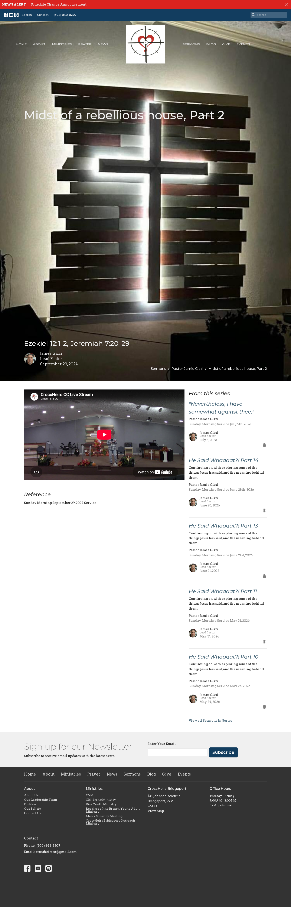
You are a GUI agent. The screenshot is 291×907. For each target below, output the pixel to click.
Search (27, 14)
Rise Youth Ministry (101, 804)
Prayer (84, 44)
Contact (43, 14)
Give (226, 44)
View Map (156, 811)
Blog (211, 44)
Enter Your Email (162, 744)
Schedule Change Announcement (58, 4)
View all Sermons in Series (210, 720)
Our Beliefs (32, 808)
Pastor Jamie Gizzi (187, 369)
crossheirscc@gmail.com (56, 852)
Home (21, 44)
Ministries (62, 44)
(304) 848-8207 (65, 14)
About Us (31, 795)
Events (243, 44)
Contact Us (32, 813)
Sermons (191, 44)
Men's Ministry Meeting (104, 816)
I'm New (30, 804)
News (103, 44)
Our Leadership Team (40, 799)
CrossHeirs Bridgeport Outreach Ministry (110, 822)
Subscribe (223, 752)
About (39, 44)
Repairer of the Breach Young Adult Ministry (113, 810)
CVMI (90, 795)
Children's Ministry (101, 799)
